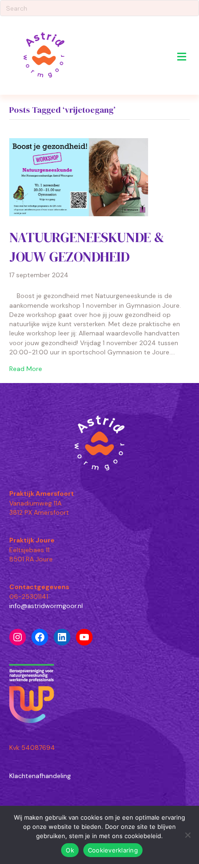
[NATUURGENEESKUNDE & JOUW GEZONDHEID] (78, 176)
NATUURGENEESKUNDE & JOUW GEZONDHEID (86, 247)
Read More (25, 369)
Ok (70, 850)
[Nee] (187, 835)
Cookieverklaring (113, 850)
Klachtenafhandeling (40, 776)
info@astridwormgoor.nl (46, 606)
